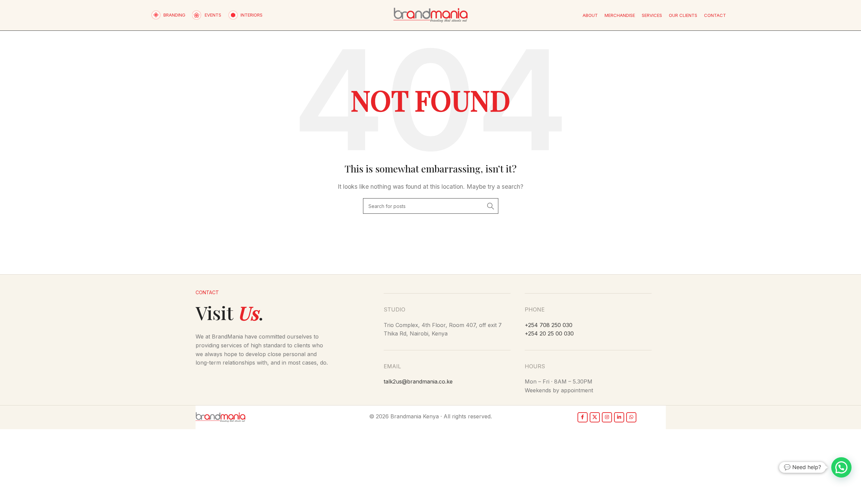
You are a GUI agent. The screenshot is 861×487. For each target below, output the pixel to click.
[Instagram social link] (607, 417)
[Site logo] (430, 14)
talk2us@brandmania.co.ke (418, 381)
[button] (841, 467)
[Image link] (220, 416)
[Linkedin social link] (619, 417)
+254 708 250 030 (548, 325)
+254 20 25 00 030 (549, 333)
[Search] (490, 206)
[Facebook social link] (582, 417)
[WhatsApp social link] (631, 417)
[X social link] (595, 417)
